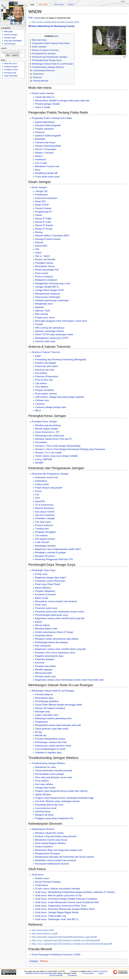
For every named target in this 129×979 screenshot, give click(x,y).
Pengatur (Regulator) (45, 591)
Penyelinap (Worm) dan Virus (49, 805)
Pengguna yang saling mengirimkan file (54, 818)
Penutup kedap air (44, 694)
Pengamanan (41, 722)
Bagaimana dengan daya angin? (50, 577)
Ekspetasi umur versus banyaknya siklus (55, 652)
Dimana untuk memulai (43, 93)
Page (32, 5)
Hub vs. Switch (42, 256)
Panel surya (41, 605)
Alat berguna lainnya (45, 539)
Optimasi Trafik (42, 311)
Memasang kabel (43, 673)
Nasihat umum (42, 878)
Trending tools (42, 529)
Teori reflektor (41, 387)
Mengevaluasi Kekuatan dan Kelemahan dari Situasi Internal (64, 857)
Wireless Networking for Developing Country (51, 26)
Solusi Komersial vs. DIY (47, 432)
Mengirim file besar (44, 815)
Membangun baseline (45, 546)
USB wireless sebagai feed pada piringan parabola (59, 397)
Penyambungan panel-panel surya (51, 615)
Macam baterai (42, 625)
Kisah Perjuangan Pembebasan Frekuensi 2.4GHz (56, 954)
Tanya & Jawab (42, 107)
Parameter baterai (43, 635)
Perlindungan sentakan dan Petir (51, 742)
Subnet (38, 215)
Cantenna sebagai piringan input (50, 407)
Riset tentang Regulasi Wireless (50, 843)
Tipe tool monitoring (44, 515)
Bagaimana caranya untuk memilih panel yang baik (60, 618)
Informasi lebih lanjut (45, 341)
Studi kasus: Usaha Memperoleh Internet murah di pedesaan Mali (67, 902)
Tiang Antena (41, 885)
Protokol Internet (43, 208)
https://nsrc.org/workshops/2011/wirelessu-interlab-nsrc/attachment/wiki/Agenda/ (71, 944)
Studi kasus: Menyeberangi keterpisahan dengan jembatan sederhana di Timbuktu (75, 892)
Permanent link (10, 73)
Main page (8, 31)
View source (59, 5)
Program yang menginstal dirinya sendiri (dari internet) (61, 791)
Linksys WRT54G (43, 459)
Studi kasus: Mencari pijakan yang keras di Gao (58, 895)
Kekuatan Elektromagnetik (48, 125)
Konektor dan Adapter (45, 363)
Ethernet (39, 242)
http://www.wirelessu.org (43, 933)
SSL (37, 494)
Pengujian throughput (45, 532)
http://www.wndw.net (41, 930)
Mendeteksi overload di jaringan (50, 552)
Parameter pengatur (44, 659)
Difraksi (38, 156)
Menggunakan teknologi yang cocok (52, 283)
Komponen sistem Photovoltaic (50, 581)
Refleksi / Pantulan (44, 153)
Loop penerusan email (45, 808)
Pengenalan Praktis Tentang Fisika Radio (52, 118)
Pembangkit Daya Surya (43, 570)
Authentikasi (41, 481)
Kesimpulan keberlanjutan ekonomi (52, 864)
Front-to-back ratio (44, 380)
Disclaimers (72, 975)
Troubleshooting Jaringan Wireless (48, 763)
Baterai (38, 622)
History (71, 5)
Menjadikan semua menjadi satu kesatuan (55, 860)
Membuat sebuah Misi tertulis (49, 833)
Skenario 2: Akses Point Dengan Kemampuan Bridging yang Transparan (70, 449)
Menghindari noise (44, 304)
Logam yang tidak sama (46, 715)
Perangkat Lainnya (44, 263)
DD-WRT (39, 463)
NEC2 (38, 410)
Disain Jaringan (39, 187)
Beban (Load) (41, 598)
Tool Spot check (43, 522)
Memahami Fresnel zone (47, 166)
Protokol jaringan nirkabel (47, 104)
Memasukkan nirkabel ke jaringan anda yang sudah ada (62, 100)
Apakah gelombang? (45, 122)
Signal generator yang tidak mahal (51, 729)
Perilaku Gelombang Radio (48, 146)
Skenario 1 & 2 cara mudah (48, 452)
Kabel (38, 356)
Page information (11, 76)
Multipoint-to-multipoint (46, 280)
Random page (10, 38)
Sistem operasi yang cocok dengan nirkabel (56, 456)
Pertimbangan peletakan (47, 701)
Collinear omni (42, 400)
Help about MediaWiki (13, 41)
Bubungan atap (42, 711)
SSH (37, 498)
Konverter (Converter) (45, 594)
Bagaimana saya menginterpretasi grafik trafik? (58, 549)
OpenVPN (40, 501)
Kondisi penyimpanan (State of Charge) (54, 632)
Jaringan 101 (41, 191)
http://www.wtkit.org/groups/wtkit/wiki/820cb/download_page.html (63, 937)
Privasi (38, 491)
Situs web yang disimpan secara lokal (53, 777)
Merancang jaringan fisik (47, 270)
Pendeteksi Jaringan (45, 518)
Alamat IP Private (43, 229)
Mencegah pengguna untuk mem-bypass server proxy (61, 321)
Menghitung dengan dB (46, 173)
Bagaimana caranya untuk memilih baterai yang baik (60, 649)
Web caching (41, 314)
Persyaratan (41, 442)
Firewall (38, 324)
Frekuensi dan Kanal (45, 142)
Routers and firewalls (45, 259)
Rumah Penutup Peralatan (48, 882)
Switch (38, 253)
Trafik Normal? (42, 542)
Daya (37, 170)
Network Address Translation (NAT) (52, 235)
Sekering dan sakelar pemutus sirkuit (53, 746)
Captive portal (42, 484)
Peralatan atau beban (45, 666)
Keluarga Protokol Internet (47, 239)
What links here (10, 63)
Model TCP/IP (42, 205)
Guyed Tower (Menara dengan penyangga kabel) (58, 705)
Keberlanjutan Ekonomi (43, 829)
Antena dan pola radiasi (46, 366)
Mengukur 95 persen (45, 556)
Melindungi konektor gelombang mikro (53, 718)
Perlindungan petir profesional (49, 435)
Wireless (44, 961)
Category (33, 961)
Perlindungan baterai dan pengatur (51, 642)
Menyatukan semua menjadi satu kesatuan (56, 601)
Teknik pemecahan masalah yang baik (53, 770)
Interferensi (40, 159)
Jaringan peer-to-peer (45, 788)
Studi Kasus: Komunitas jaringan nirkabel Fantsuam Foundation (66, 899)
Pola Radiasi (41, 373)
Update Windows (43, 794)
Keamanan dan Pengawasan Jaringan (50, 474)
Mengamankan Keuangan (47, 853)
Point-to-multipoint (44, 276)
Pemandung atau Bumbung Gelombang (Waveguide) (60, 359)
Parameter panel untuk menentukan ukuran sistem (59, 612)
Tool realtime (41, 535)
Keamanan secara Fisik (46, 477)
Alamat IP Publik (43, 218)
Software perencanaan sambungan (52, 300)
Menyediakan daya (44, 698)
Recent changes (11, 35)
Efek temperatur (43, 646)
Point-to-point (41, 273)
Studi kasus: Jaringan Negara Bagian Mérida (56, 912)
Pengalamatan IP (43, 212)
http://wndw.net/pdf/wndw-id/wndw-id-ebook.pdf (54, 22)
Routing (38, 232)
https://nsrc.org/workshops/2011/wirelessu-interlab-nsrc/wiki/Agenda (65, 940)
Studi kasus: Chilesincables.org (50, 916)
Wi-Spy (38, 732)
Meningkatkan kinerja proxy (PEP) (51, 338)
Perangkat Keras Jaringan (44, 421)
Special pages (10, 44)
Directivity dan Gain (44, 370)
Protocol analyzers (44, 525)
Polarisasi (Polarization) (46, 376)
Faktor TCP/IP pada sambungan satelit (54, 334)
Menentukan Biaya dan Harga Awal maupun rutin (58, 850)
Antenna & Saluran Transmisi (46, 352)
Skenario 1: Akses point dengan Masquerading (57, 446)
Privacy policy (88, 973)
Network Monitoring (44, 508)
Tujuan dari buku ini (44, 97)
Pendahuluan (41, 194)
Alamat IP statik (43, 222)
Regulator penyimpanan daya (49, 656)
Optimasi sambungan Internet (49, 331)
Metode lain (40, 735)
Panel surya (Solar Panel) (47, 584)
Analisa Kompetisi (44, 846)
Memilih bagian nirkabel (46, 429)
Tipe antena (41, 383)
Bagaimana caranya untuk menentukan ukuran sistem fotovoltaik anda (69, 680)
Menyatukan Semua (45, 266)
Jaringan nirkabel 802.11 (47, 287)
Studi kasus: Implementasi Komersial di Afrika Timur (60, 906)
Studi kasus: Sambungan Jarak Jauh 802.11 (56, 919)
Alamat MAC (41, 246)
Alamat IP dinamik (44, 225)
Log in (123, 1)
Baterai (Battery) (43, 588)
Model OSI (40, 201)
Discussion (43, 5)
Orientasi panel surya (45, 676)
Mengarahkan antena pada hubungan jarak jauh (58, 725)
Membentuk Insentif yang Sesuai (51, 840)
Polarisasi (40, 132)
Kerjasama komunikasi (46, 198)
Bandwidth (40, 139)
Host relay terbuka (44, 784)
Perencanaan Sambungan (47, 297)
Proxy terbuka (42, 781)
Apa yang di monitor (45, 512)
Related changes (11, 67)
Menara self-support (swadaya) (50, 708)
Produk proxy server (45, 317)
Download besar (43, 811)
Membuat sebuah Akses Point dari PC (53, 439)
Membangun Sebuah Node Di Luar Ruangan (53, 691)
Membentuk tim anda (45, 767)
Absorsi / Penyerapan (45, 149)
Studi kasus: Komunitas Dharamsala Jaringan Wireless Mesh (65, 909)
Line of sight (41, 163)
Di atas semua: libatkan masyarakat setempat (57, 888)
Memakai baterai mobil (46, 628)
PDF (30, 18)
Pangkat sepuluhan (44, 129)
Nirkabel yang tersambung (47, 425)
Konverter (40, 663)
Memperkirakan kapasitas (47, 294)
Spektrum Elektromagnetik (48, 136)
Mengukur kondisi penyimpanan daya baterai (56, 639)
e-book (36, 18)
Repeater (39, 307)
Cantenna (39, 404)
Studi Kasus (38, 875)
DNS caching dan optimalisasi (49, 328)
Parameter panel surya (46, 608)
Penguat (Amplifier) (44, 390)
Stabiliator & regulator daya (48, 752)
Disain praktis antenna (46, 394)
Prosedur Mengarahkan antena (50, 739)
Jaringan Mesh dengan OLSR (49, 290)
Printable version (11, 70)
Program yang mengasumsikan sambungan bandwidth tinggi (64, 798)
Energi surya (41, 574)
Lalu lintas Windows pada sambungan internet (57, 801)
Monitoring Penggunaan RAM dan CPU (54, 559)
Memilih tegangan (43, 669)
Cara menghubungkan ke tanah (50, 749)
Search (4, 48)
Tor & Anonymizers (44, 505)
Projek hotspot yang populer (48, 488)
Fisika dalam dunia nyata (47, 177)
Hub (37, 249)
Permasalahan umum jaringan (49, 774)
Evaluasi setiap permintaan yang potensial (55, 836)
